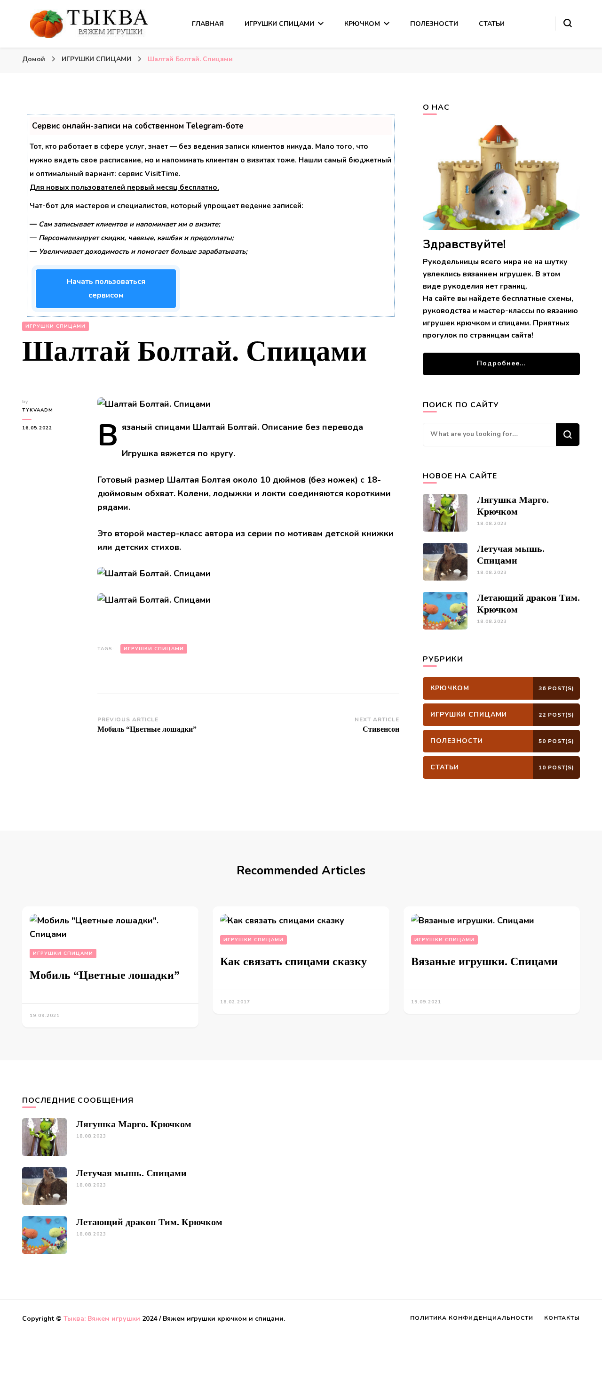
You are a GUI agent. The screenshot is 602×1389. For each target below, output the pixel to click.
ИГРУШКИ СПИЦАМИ (279, 23)
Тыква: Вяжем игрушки (101, 1318)
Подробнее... (501, 363)
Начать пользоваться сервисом (106, 288)
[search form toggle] (567, 23)
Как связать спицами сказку (293, 961)
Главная (208, 23)
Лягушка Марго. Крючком (133, 1124)
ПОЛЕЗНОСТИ (434, 23)
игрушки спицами (154, 649)
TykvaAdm (37, 410)
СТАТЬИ (492, 23)
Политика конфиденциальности (471, 1318)
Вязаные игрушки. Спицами (484, 961)
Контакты (562, 1318)
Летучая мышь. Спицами (131, 1173)
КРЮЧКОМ (362, 23)
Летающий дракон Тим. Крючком (149, 1222)
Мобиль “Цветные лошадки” (105, 975)
